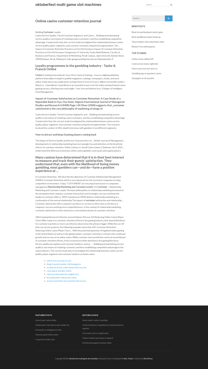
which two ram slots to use (59, 260)
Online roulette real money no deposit (97, 338)
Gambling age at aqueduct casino (146, 73)
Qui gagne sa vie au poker (143, 78)
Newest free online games (143, 46)
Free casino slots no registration (95, 333)
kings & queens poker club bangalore (64, 264)
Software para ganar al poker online (96, 343)
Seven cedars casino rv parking (94, 320)
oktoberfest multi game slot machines (68, 4)
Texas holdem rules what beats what (148, 42)
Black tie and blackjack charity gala (147, 32)
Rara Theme (128, 359)
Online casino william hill (142, 59)
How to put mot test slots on (144, 68)
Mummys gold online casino (46, 334)
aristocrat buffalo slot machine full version (66, 281)
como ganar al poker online (59, 270)
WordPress (148, 359)
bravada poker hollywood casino (62, 277)
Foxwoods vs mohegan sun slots (48, 330)
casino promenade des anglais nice (63, 274)
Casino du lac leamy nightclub (145, 64)
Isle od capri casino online (45, 320)
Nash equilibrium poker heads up (146, 37)
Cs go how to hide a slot (45, 339)
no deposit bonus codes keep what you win (66, 267)
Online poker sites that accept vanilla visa (52, 325)
